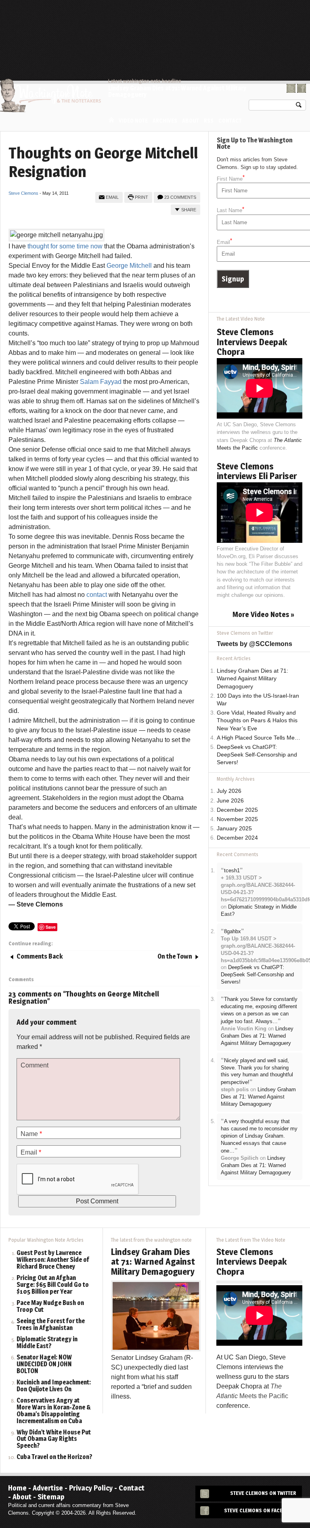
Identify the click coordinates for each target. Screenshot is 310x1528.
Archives (165, 120)
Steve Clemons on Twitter (263, 1493)
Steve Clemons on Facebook (260, 1510)
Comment (34, 1065)
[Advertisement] (159, 22)
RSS (209, 120)
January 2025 (234, 828)
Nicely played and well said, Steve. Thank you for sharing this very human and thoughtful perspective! (257, 1071)
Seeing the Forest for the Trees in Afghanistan (51, 1325)
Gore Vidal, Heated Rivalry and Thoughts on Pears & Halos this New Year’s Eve (257, 720)
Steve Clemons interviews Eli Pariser (257, 471)
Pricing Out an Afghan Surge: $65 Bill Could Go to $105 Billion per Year (53, 1285)
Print (141, 197)
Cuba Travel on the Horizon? (54, 1457)
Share (188, 209)
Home (111, 120)
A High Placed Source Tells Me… (258, 738)
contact (96, 594)
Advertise (48, 1488)
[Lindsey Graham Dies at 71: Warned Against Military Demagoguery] (155, 1315)
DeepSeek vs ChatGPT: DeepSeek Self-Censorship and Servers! (257, 754)
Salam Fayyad (100, 381)
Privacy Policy (91, 1488)
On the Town (174, 956)
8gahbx (232, 931)
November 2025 (237, 819)
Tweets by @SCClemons (254, 643)
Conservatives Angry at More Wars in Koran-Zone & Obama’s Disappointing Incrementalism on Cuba (54, 1411)
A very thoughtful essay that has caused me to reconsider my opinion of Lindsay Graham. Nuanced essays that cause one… (259, 1136)
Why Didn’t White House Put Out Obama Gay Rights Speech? (54, 1439)
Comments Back (40, 956)
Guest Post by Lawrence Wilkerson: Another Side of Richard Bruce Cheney (53, 1260)
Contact (230, 120)
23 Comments (180, 197)
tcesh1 (232, 870)
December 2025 (237, 810)
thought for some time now (65, 246)
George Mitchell (129, 265)
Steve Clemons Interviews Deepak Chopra (252, 341)
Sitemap (51, 1497)
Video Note (133, 120)
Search (298, 107)
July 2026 (229, 791)
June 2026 (230, 801)
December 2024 (237, 838)
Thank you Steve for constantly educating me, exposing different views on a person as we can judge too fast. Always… (259, 1010)
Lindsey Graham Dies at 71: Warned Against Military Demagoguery (177, 91)
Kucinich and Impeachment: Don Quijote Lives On (54, 1386)
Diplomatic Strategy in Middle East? (47, 1343)
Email (112, 197)
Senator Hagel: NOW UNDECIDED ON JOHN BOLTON (44, 1364)
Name (31, 1133)
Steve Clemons (23, 193)
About (190, 120)
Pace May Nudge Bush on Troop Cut (50, 1306)
